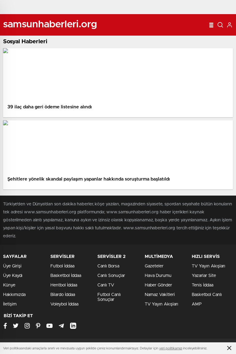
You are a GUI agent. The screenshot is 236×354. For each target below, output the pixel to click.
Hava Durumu (158, 276)
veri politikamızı (170, 348)
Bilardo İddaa (62, 295)
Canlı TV (105, 285)
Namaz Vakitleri (160, 295)
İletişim (10, 304)
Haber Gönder (158, 285)
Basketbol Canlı (207, 295)
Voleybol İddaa (64, 304)
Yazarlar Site (204, 276)
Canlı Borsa (108, 266)
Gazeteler (154, 266)
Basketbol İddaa (65, 276)
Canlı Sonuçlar (111, 276)
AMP (197, 304)
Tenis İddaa (202, 285)
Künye (9, 285)
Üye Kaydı (12, 276)
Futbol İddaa (62, 266)
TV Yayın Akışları (161, 304)
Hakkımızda (14, 295)
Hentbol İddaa (63, 285)
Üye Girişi (12, 266)
